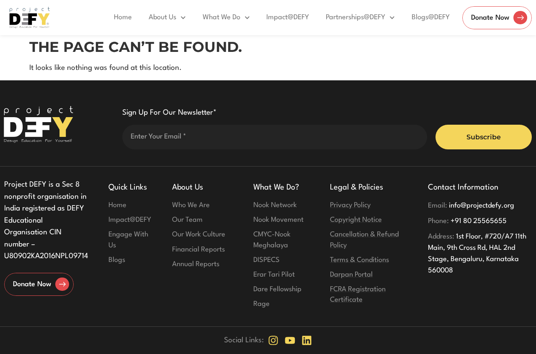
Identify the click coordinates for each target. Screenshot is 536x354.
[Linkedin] (307, 340)
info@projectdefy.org (471, 205)
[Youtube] (290, 340)
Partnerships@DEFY (355, 17)
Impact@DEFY (287, 17)
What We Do (221, 17)
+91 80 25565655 (467, 221)
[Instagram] (273, 340)
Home (123, 17)
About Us (162, 17)
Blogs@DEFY (431, 17)
